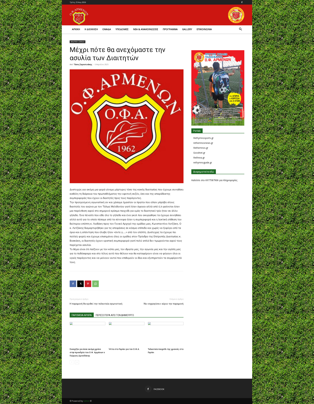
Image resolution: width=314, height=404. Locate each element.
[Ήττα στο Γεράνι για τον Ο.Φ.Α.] (126, 334)
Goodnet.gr (199, 152)
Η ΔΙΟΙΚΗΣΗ (91, 29)
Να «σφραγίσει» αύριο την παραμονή (163, 303)
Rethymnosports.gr (203, 138)
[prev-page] (72, 362)
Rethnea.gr (199, 157)
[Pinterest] (88, 284)
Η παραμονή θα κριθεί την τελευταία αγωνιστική (96, 303)
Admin (86, 401)
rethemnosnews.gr (203, 142)
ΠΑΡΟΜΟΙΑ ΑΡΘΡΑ (82, 315)
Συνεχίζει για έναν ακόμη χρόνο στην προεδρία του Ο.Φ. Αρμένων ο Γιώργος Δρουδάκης (87, 352)
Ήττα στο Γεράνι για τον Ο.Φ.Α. (124, 349)
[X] (80, 284)
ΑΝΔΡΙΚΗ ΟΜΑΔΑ (77, 42)
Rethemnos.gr (200, 147)
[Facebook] (241, 2)
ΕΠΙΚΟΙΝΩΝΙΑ (204, 29)
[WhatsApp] (95, 284)
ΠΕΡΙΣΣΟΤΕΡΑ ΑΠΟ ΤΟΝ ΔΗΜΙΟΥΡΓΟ (115, 315)
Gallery (187, 29)
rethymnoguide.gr (202, 162)
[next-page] (77, 362)
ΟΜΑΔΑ (106, 29)
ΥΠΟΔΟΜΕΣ (122, 29)
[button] (240, 29)
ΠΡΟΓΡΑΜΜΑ (170, 29)
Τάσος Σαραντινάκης (83, 64)
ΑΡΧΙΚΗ (76, 29)
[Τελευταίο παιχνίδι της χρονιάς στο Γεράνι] (165, 334)
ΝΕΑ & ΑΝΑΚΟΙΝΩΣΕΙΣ (145, 29)
